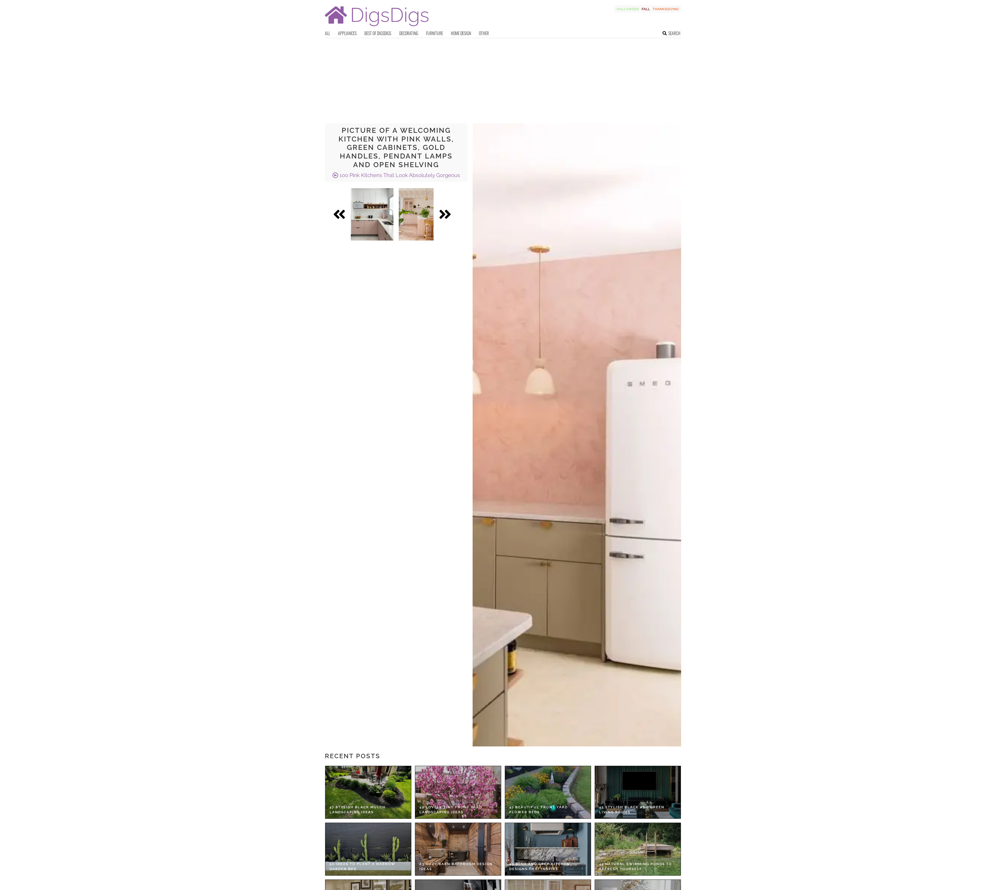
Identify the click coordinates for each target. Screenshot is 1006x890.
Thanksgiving (666, 9)
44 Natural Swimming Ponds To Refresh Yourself (635, 866)
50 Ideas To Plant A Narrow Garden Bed (362, 866)
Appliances (347, 33)
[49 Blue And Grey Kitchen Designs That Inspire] (548, 849)
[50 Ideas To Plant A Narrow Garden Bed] (368, 849)
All (327, 33)
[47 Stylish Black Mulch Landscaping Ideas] (368, 792)
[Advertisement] (503, 77)
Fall (646, 9)
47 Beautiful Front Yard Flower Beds (538, 809)
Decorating (408, 33)
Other (484, 33)
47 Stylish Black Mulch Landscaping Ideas (358, 809)
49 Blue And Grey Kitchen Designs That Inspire (539, 866)
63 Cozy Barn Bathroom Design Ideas (456, 866)
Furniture (434, 33)
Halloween (628, 9)
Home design (461, 33)
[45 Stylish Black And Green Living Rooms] (638, 792)
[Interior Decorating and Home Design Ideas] (377, 26)
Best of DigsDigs (377, 33)
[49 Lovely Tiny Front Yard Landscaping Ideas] (458, 792)
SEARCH (674, 33)
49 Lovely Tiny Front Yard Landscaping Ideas (450, 809)
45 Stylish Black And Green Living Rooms (631, 809)
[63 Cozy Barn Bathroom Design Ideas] (458, 849)
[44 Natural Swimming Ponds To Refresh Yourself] (638, 849)
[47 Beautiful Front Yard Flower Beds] (548, 792)
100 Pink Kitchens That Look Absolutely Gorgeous (399, 175)
